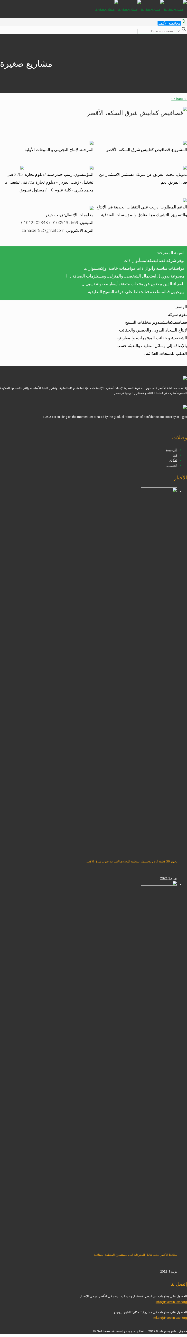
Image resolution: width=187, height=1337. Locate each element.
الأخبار (173, 460)
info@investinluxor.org (171, 1302)
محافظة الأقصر (169, 23)
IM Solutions (102, 1331)
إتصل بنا (172, 465)
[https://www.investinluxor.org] (141, 9)
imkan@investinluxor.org (170, 1317)
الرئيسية (171, 450)
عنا (175, 455)
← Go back (179, 99)
